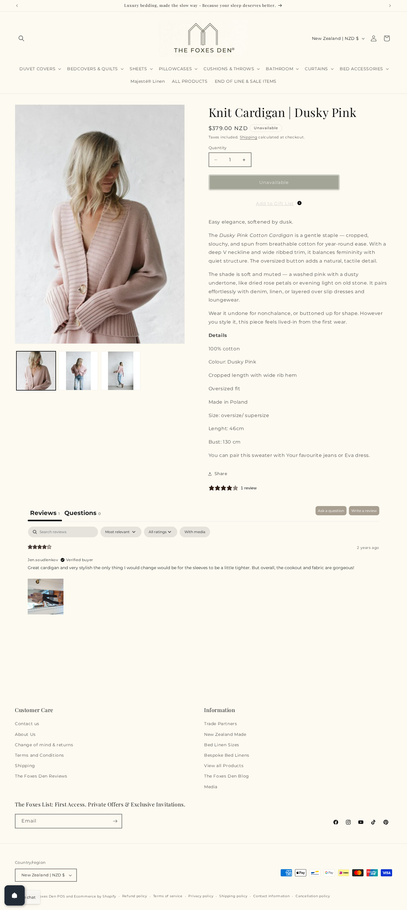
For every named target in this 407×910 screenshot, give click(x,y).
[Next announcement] (390, 5)
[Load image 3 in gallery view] (120, 371)
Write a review (364, 510)
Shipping (248, 137)
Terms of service (168, 896)
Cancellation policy (313, 896)
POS (61, 896)
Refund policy (134, 896)
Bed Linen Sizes (221, 744)
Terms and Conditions (39, 755)
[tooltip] (299, 203)
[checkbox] (195, 532)
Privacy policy (200, 896)
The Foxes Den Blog (226, 776)
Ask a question (331, 510)
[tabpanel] (203, 571)
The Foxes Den (43, 896)
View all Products (223, 765)
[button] (21, 38)
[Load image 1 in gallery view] (36, 371)
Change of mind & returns (44, 744)
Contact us (27, 723)
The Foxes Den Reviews (41, 776)
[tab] (82, 513)
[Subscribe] (115, 821)
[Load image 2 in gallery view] (78, 371)
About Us (25, 734)
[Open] (14, 895)
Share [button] (221, 473)
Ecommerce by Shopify (95, 896)
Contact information (271, 896)
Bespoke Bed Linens (226, 755)
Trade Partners (220, 723)
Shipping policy (233, 896)
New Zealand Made (225, 734)
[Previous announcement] (17, 5)
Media (211, 786)
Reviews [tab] (45, 512)
